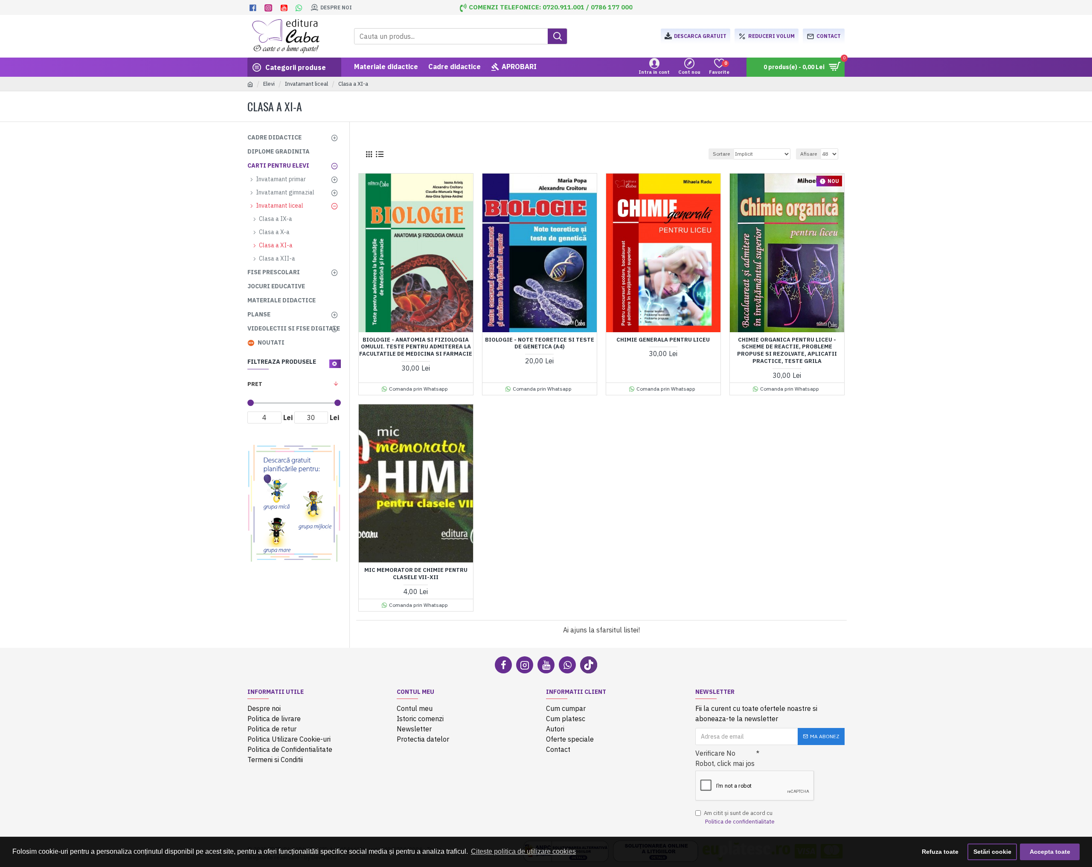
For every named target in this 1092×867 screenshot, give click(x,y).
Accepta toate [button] (1050, 851)
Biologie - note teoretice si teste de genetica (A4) (539, 343)
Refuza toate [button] (940, 851)
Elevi (269, 83)
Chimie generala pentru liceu (663, 339)
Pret (254, 384)
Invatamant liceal (306, 83)
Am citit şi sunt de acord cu (739, 817)
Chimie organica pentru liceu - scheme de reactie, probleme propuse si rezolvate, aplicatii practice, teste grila (787, 350)
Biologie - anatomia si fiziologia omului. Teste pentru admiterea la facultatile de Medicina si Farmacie (415, 347)
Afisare (808, 154)
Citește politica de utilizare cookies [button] (523, 851)
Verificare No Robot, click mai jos (725, 758)
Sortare (721, 154)
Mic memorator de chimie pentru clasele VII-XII (416, 574)
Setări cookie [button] (992, 851)
